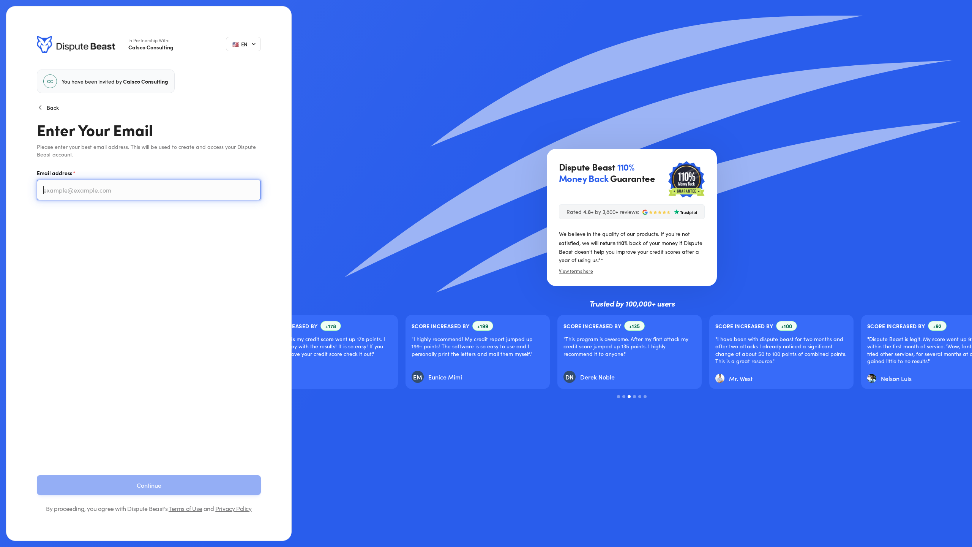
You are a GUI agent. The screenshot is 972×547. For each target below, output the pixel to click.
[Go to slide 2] (623, 396)
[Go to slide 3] (629, 396)
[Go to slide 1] (618, 396)
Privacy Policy (233, 508)
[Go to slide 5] (639, 396)
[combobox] (243, 44)
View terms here (576, 271)
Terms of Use (185, 508)
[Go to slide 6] (645, 396)
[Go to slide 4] (634, 396)
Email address (54, 173)
